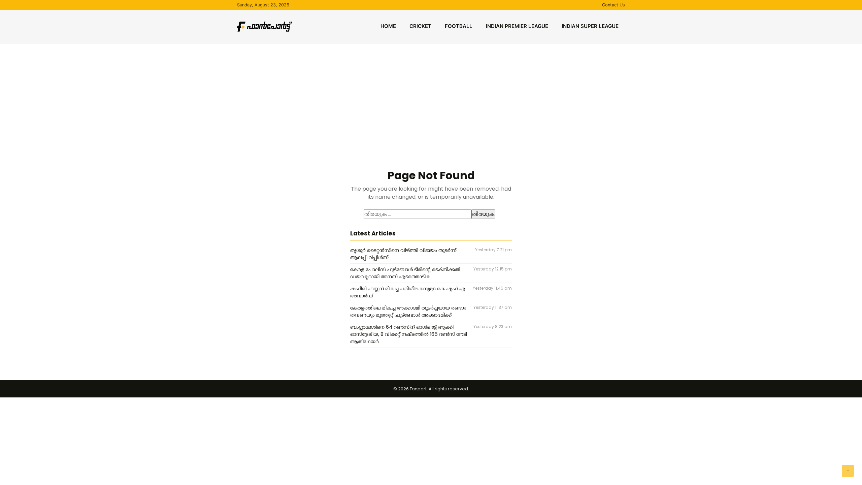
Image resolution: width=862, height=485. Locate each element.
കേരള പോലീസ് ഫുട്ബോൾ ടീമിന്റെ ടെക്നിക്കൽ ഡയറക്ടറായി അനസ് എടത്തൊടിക (405, 273)
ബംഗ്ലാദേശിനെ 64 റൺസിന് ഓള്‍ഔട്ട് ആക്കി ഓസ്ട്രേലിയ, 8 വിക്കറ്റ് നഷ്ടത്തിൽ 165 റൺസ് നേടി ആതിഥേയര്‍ (408, 334)
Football (458, 26)
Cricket (420, 26)
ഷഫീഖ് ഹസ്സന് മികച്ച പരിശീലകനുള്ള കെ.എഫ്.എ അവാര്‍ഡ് (407, 292)
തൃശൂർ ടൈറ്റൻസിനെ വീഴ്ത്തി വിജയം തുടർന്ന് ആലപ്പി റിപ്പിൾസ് (403, 254)
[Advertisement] (431, 94)
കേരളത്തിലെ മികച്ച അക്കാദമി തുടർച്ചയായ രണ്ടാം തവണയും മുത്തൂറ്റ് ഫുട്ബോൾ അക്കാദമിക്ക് (408, 311)
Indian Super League (590, 26)
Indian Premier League (517, 26)
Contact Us (613, 4)
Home (388, 26)
